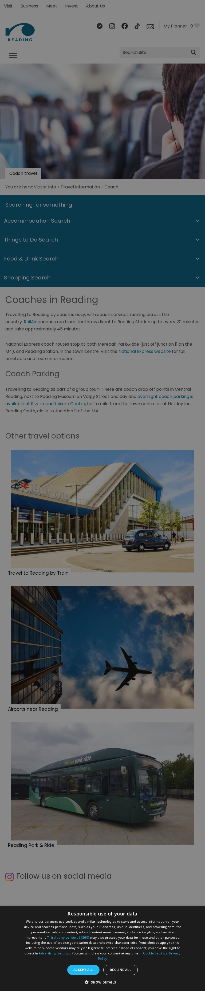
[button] (102, 982)
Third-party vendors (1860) (68, 937)
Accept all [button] (83, 970)
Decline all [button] (120, 970)
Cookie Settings (155, 953)
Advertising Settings (54, 953)
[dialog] (102, 948)
